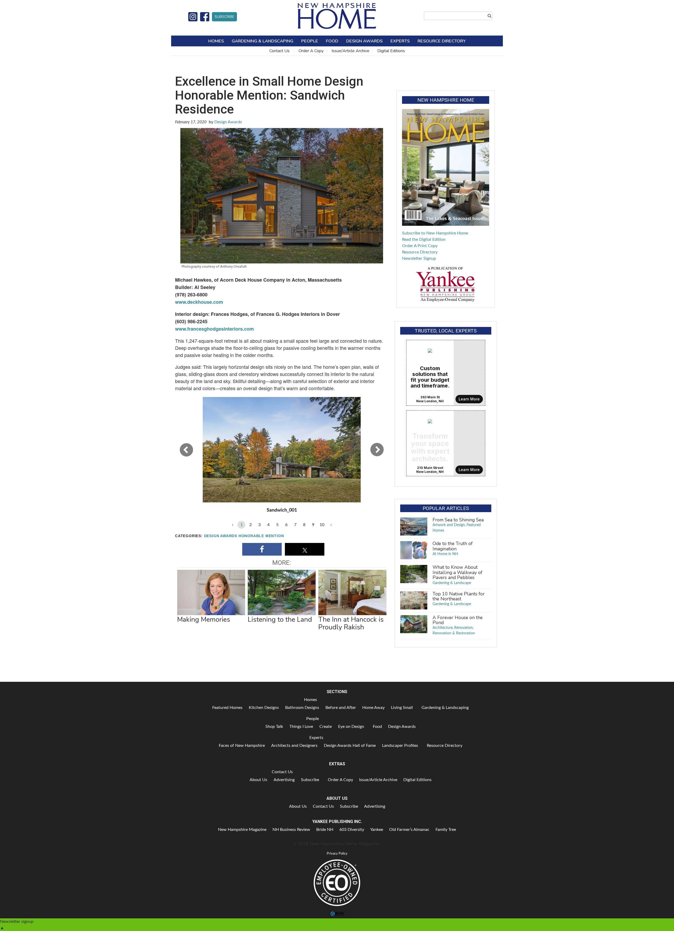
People (309, 41)
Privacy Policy (337, 853)
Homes (216, 41)
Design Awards (364, 41)
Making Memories (203, 619)
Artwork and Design (449, 525)
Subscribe (224, 16)
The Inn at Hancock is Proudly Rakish (351, 623)
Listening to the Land (280, 619)
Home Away (373, 707)
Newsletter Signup (419, 258)
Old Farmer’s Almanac (409, 829)
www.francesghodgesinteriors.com (214, 328)
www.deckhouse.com (199, 301)
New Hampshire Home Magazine (337, 16)
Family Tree (445, 829)
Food (332, 41)
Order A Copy (311, 51)
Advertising (284, 780)
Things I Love (301, 726)
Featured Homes (227, 707)
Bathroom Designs (302, 707)
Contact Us (279, 51)
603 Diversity (351, 829)
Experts (400, 41)
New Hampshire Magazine (242, 829)
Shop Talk (274, 726)
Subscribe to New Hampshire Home (435, 233)
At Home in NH (445, 554)
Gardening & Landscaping (262, 41)
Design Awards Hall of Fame (350, 745)
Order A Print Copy (420, 246)
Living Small (402, 707)
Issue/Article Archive (350, 51)
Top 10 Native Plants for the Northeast (459, 596)
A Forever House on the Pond (458, 620)
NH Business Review (291, 829)
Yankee (376, 829)
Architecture (443, 628)
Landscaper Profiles (400, 745)
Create (325, 726)
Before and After (340, 707)
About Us (258, 780)
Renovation (463, 628)
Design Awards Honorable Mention (244, 536)
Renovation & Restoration (454, 633)
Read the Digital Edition (423, 239)
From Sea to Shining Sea (458, 520)
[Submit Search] (489, 16)
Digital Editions (391, 51)
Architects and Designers (294, 745)
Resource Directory (442, 41)
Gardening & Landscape (452, 583)
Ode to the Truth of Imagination (453, 546)
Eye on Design (351, 726)
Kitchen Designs (264, 707)
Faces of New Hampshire (242, 745)
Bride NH (324, 829)
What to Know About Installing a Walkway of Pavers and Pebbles (457, 572)
